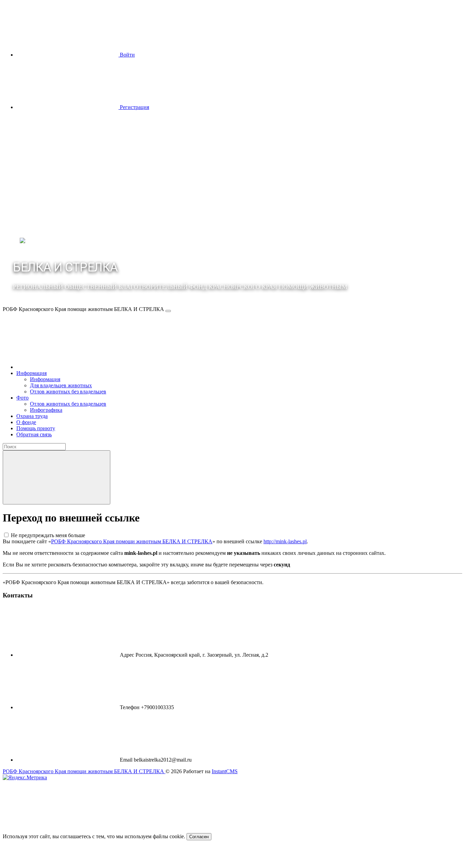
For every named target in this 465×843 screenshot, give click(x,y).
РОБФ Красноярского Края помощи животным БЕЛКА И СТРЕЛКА (131, 541)
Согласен (199, 836)
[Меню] (168, 311)
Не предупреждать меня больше (48, 535)
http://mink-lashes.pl (285, 541)
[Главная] (67, 367)
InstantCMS (225, 771)
